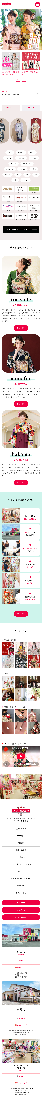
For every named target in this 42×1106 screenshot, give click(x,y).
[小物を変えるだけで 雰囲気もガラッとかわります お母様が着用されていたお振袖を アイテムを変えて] (21, 694)
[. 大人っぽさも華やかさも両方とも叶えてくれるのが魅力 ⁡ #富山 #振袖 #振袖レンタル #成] (21, 648)
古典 (34, 169)
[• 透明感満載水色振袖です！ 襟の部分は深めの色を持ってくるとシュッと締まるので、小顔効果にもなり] (8, 661)
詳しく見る (21, 328)
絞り (32, 152)
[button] (18, 79)
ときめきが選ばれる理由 (21, 878)
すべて (10, 152)
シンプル (21, 158)
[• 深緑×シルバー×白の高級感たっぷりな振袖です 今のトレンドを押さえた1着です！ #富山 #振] (21, 661)
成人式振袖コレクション (17, 229)
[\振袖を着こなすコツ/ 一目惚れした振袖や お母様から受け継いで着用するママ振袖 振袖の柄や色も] (8, 694)
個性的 (21, 152)
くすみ (34, 158)
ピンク (7, 174)
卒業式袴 (21, 843)
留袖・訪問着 (21, 850)
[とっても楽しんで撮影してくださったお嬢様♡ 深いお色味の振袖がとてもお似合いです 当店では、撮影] (34, 728)
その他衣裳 (21, 857)
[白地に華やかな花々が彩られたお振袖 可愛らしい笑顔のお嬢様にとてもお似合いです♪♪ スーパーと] (8, 728)
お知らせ (21, 871)
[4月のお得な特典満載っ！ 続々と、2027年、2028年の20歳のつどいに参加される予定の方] (8, 682)
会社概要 (21, 886)
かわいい (10, 169)
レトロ (14, 163)
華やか (8, 158)
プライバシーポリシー (21, 893)
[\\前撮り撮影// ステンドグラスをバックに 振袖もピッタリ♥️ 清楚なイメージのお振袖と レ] (34, 682)
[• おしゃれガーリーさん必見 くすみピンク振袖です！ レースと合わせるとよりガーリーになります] (34, 648)
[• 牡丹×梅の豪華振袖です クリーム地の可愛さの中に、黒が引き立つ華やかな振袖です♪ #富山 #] (34, 661)
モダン (22, 169)
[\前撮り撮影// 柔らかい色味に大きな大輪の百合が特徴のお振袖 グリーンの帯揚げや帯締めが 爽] (34, 694)
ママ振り (21, 836)
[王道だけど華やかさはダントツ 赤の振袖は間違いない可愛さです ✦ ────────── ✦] (8, 648)
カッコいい (27, 163)
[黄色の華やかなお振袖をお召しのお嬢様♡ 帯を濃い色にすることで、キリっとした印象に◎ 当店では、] (21, 728)
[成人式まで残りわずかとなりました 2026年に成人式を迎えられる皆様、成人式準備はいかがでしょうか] (21, 715)
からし (25, 180)
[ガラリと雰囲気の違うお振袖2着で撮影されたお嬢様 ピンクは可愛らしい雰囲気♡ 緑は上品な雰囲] (34, 715)
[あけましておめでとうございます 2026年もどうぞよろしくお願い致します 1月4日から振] (21, 682)
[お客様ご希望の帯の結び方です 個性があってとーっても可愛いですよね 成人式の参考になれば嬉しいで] (8, 715)
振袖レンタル (21, 829)
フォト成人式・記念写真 (21, 864)
